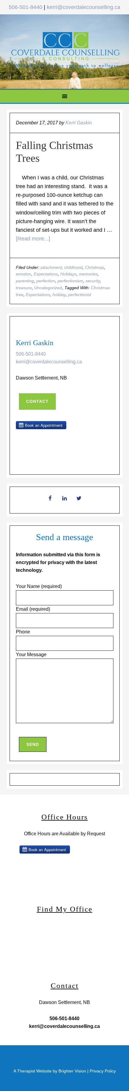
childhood (73, 267)
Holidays (68, 274)
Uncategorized (48, 287)
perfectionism (70, 280)
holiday (59, 294)
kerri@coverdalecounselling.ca (83, 7)
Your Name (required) (39, 586)
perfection (45, 280)
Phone (23, 631)
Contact (37, 401)
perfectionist (79, 294)
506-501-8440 (25, 7)
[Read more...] (33, 239)
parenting (25, 280)
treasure (24, 287)
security (93, 280)
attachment (51, 267)
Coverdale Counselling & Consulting (65, 50)
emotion (23, 274)
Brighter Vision (72, 1071)
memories (88, 274)
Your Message (31, 654)
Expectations (46, 274)
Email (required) (33, 609)
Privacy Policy (103, 1071)
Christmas (94, 267)
